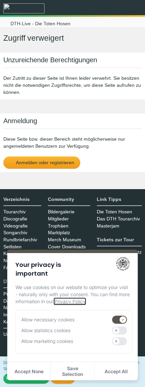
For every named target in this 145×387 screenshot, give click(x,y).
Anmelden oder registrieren (44, 162)
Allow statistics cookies (45, 330)
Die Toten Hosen (114, 211)
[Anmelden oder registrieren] (119, 8)
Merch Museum (64, 239)
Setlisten (12, 246)
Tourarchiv (14, 211)
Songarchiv (15, 232)
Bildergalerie (61, 211)
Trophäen (58, 225)
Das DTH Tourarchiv (118, 218)
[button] (102, 8)
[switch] (119, 320)
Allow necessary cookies (48, 319)
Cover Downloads (67, 246)
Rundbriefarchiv (20, 239)
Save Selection (72, 371)
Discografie (15, 218)
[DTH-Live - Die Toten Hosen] (24, 8)
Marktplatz (59, 232)
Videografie (15, 225)
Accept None (29, 371)
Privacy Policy (70, 301)
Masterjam (108, 225)
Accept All (116, 371)
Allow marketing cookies (47, 341)
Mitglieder (58, 218)
